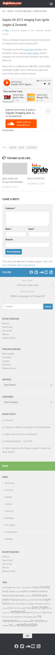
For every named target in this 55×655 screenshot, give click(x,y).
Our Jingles (10, 525)
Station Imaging (23, 11)
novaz (10, 607)
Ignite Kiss (29, 49)
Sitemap (9, 539)
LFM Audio (38, 604)
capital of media (28, 591)
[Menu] (51, 4)
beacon (5, 323)
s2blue (45, 612)
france (11, 595)
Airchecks (10, 483)
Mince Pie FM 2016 (36, 178)
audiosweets (7, 588)
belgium (36, 587)
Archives (9, 490)
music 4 (46, 603)
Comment (10, 208)
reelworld (17, 611)
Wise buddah (8, 353)
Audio (10, 11)
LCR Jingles (29, 604)
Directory (9, 511)
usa (14, 625)
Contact (8, 504)
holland (36, 595)
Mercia (5, 334)
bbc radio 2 (27, 587)
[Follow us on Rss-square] (51, 272)
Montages (9, 518)
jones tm (14, 604)
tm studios (7, 357)
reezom (38, 613)
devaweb (13, 147)
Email (31, 229)
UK (10, 625)
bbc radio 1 (17, 587)
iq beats (6, 361)
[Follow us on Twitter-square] (36, 272)
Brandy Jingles (8, 591)
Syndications (40, 11)
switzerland (17, 617)
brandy (45, 587)
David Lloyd (7, 327)
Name (8, 229)
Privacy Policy (11, 532)
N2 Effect (6, 364)
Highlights (27, 596)
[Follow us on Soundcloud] (41, 272)
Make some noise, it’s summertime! (21, 434)
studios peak (9, 617)
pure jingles (40, 607)
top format (7, 330)
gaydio (21, 147)
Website (9, 239)
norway (4, 608)
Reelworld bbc (9, 338)
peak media (26, 608)
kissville (21, 604)
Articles (8, 497)
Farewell (9, 420)
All (4, 11)
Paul (7, 30)
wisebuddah (26, 624)
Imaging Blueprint (18, 599)
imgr (27, 600)
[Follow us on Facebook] (31, 272)
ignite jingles (32, 147)
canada (17, 592)
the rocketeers (24, 621)
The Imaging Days (30, 617)
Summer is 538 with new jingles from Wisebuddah (27, 427)
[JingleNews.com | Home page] (15, 3)
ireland (40, 599)
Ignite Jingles (33, 53)
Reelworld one (9, 368)
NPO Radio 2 (18, 608)
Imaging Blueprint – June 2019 (18, 441)
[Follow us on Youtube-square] (46, 272)
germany (19, 595)
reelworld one (31, 613)
